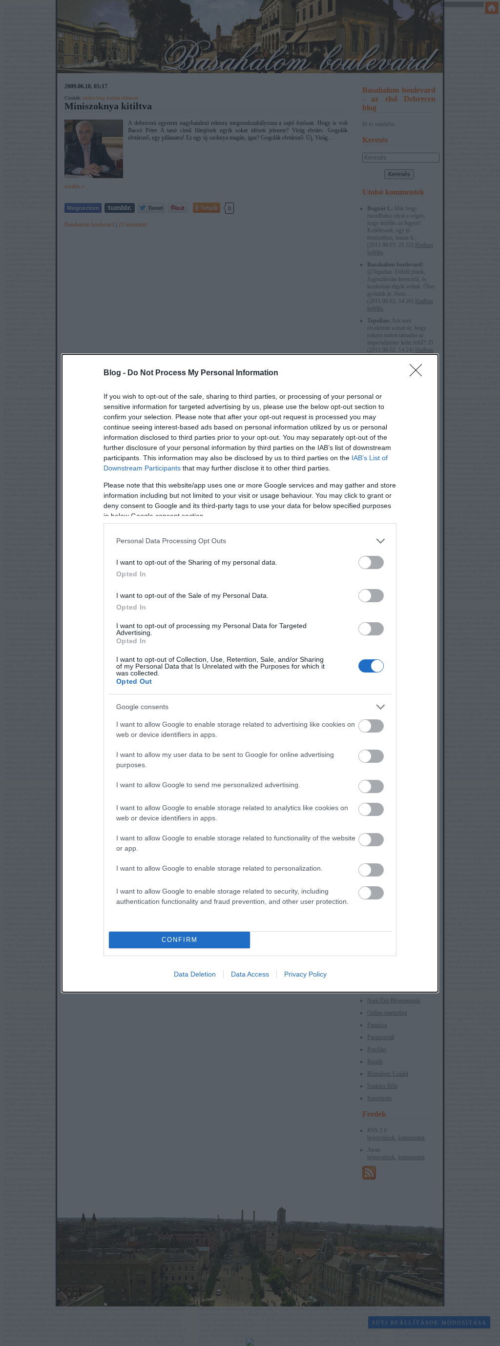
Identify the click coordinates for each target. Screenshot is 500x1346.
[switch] (371, 562)
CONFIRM (180, 939)
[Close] (419, 373)
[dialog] (250, 673)
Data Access (250, 974)
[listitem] (250, 541)
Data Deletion (195, 974)
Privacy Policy (305, 974)
